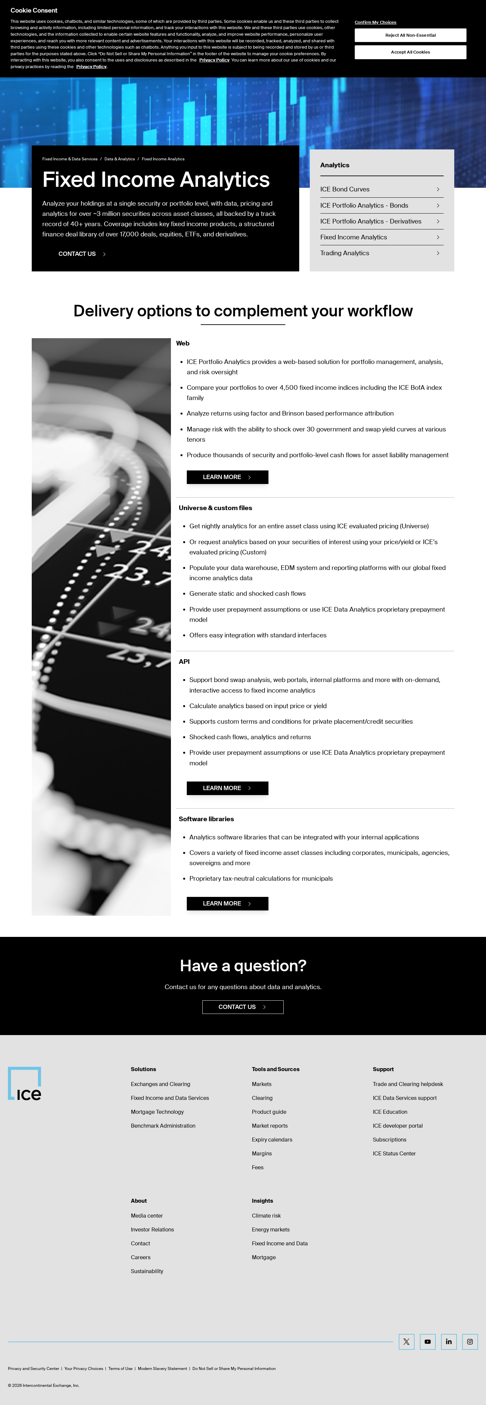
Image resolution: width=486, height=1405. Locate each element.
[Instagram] (470, 1342)
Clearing (262, 1098)
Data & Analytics (119, 159)
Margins (262, 1153)
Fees (257, 1167)
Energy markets (271, 1229)
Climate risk (266, 1215)
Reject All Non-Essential (410, 35)
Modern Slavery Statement (162, 1368)
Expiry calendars (272, 1139)
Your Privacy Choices (83, 1368)
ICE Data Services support (405, 1098)
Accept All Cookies (410, 52)
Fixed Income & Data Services (70, 159)
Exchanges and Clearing (160, 1084)
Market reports (270, 1125)
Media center (147, 1215)
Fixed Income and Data (280, 1243)
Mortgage (264, 1257)
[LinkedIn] (449, 1342)
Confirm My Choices (375, 22)
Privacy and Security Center (33, 1368)
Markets (261, 1084)
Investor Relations (152, 1229)
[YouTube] (428, 1342)
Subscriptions (389, 1139)
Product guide (269, 1111)
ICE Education (390, 1111)
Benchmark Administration (163, 1125)
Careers (140, 1257)
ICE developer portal (398, 1125)
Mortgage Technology (157, 1111)
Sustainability (147, 1271)
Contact (140, 1243)
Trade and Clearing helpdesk (408, 1084)
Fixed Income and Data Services (170, 1098)
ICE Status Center (394, 1153)
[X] (407, 1342)
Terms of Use (120, 1368)
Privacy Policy (214, 60)
